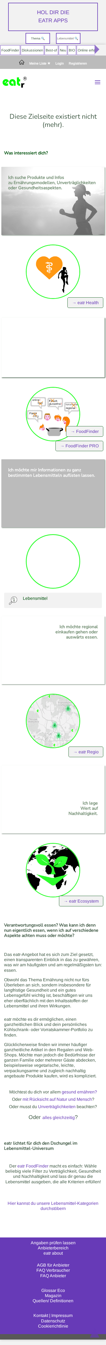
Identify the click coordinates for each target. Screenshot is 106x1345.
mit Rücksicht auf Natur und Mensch (57, 1099)
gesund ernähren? (79, 1092)
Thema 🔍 (38, 38)
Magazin (53, 1295)
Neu (63, 50)
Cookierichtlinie (53, 1326)
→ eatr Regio (86, 752)
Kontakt (40, 1315)
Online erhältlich (90, 50)
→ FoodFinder (85, 431)
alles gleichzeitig (58, 1117)
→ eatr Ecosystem (81, 901)
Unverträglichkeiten (57, 1106)
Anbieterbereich (53, 1248)
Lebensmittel (35, 598)
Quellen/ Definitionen (53, 1300)
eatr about (53, 1253)
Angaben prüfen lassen (53, 1242)
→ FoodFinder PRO (79, 446)
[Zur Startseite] (21, 64)
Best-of (51, 50)
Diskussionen (32, 50)
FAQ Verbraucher (53, 1270)
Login (59, 63)
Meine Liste (38, 63)
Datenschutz (53, 1321)
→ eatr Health (85, 302)
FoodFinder (10, 50)
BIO (72, 50)
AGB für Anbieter (53, 1265)
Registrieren (78, 63)
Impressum (62, 1315)
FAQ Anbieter (53, 1275)
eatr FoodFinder (32, 1166)
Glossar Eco (53, 1290)
